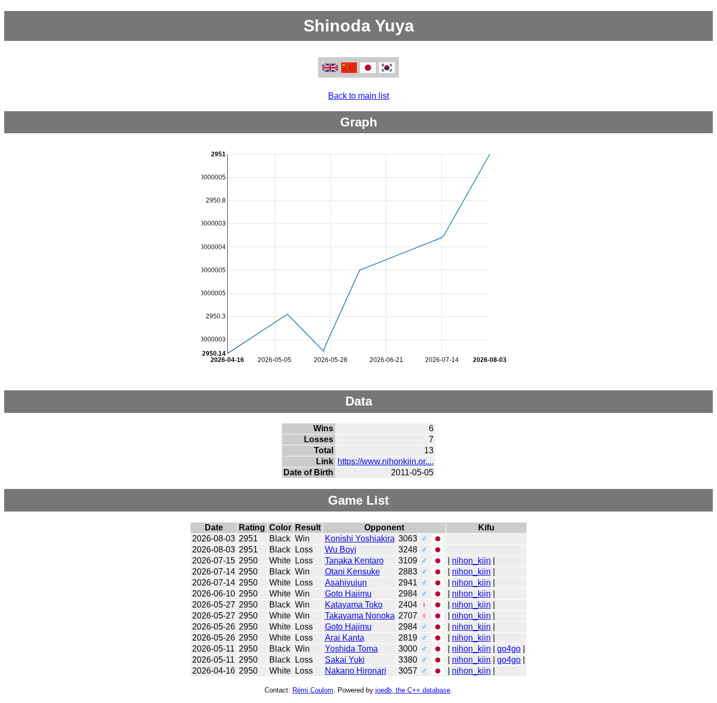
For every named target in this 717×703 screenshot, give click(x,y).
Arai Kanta (344, 637)
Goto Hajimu (348, 593)
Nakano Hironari (355, 670)
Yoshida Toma (351, 648)
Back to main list (358, 95)
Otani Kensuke (352, 571)
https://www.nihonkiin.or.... (386, 461)
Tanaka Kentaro (354, 560)
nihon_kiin (471, 560)
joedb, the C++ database (412, 690)
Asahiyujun (346, 582)
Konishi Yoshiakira (360, 538)
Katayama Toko (354, 604)
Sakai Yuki (345, 659)
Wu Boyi (340, 549)
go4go (509, 648)
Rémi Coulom (312, 690)
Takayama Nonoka (360, 615)
